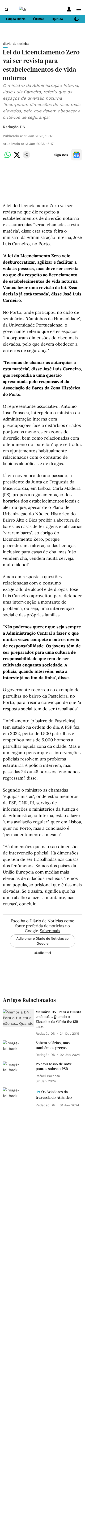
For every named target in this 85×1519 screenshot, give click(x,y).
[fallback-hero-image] (18, 1018)
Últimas (38, 18)
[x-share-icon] (17, 157)
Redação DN (14, 127)
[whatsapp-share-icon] (7, 157)
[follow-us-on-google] (76, 154)
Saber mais (50, 930)
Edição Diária (16, 18)
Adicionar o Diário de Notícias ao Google (42, 940)
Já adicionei (42, 952)
